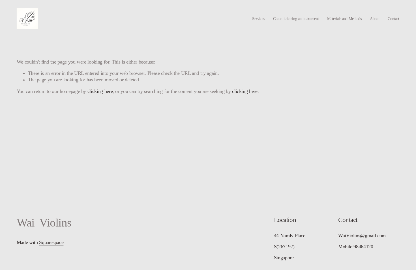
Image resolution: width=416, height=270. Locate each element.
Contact (393, 18)
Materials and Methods (344, 18)
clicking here (100, 91)
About (374, 18)
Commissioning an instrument (296, 18)
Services (258, 18)
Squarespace (51, 242)
